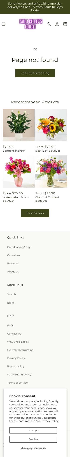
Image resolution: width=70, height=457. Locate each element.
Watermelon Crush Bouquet (15, 199)
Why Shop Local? (18, 341)
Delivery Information (20, 350)
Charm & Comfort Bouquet (47, 199)
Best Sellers (35, 213)
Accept (33, 430)
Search (11, 294)
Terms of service (17, 382)
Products (13, 263)
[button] (49, 24)
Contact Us (14, 333)
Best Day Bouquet (47, 150)
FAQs (10, 325)
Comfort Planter (14, 150)
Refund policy (15, 366)
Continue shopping (35, 73)
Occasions (13, 255)
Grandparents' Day (19, 247)
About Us (13, 271)
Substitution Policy (19, 374)
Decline (33, 439)
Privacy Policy (50, 421)
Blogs (11, 302)
